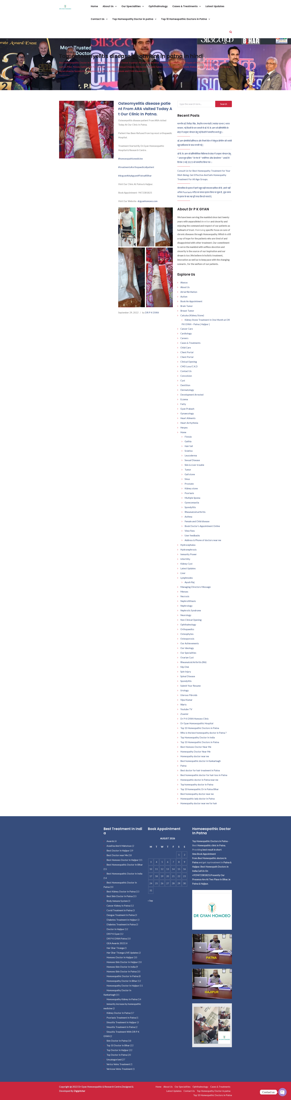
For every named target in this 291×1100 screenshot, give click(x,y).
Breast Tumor (187, 310)
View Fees (190, 530)
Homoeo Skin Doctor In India (121, 966)
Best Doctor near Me (117, 855)
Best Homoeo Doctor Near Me (195, 746)
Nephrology (186, 605)
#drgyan (122, 175)
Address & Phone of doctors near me (203, 540)
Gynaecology (187, 413)
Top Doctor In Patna (117, 1054)
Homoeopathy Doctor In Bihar (122, 980)
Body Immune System (117, 901)
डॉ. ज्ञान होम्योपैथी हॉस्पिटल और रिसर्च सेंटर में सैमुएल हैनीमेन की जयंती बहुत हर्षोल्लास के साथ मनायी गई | (204, 142)
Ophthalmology (158, 6)
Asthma (188, 516)
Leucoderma (191, 455)
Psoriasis (189, 493)
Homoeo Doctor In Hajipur (120, 957)
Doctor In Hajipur (115, 929)
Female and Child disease (197, 521)
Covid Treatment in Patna (119, 910)
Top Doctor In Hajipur (118, 1050)
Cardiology (186, 333)
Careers (184, 338)
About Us (108, 6)
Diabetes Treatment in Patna (121, 924)
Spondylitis (190, 507)
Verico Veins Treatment (118, 1064)
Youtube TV (186, 709)
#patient (150, 167)
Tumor (188, 469)
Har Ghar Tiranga (115, 948)
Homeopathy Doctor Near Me (195, 751)
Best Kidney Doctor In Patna (121, 891)
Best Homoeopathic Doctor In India (124, 873)
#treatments (124, 167)
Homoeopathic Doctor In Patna (122, 976)
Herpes (184, 427)
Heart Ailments (188, 418)
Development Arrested (191, 394)
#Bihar (148, 175)
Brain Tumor (186, 306)
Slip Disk (184, 666)
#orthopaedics (138, 167)
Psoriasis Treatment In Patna (121, 1017)
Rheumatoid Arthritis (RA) (193, 662)
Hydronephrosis (188, 549)
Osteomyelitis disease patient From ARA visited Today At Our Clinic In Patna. (145, 109)
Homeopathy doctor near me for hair (198, 803)
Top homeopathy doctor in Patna (196, 784)
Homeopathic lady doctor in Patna (197, 798)
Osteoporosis (187, 638)
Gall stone (190, 474)
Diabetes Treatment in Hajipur (122, 919)
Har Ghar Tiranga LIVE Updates (122, 952)
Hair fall (189, 446)
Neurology (185, 615)
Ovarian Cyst (187, 657)
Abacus (184, 282)
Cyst (182, 380)
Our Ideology (187, 648)
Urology (184, 690)
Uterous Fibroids (188, 695)
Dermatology (187, 390)
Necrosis (184, 596)
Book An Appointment (191, 301)
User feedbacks (192, 535)
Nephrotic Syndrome (190, 610)
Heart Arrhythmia (189, 422)
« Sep (150, 900)
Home (94, 6)
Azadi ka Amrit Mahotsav (119, 845)
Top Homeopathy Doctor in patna (133, 19)
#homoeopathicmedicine (130, 158)
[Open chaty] (282, 1092)
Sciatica (188, 450)
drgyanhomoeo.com (147, 201)
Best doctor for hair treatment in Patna (200, 770)
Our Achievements (189, 643)
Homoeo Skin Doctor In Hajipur (122, 962)
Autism (183, 296)
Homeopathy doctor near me (194, 756)
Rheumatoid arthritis (195, 512)
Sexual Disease (192, 460)
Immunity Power (188, 554)
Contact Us (98, 19)
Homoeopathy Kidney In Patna (122, 999)
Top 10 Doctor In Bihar (118, 1045)
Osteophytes (187, 634)
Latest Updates (215, 6)
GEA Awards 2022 (116, 943)
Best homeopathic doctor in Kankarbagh (200, 761)
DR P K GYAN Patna (117, 938)
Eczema (184, 399)
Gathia (188, 441)
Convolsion (186, 375)
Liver (183, 573)
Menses (184, 591)
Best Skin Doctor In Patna (120, 896)
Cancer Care (186, 328)
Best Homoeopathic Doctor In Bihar (125, 864)
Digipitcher (79, 1091)
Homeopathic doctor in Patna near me (199, 779)
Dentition (185, 385)
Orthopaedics (187, 629)
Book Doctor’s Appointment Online (202, 526)
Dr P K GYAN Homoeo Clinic (194, 718)
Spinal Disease (187, 676)
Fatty (183, 404)
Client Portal (186, 352)
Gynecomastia (192, 502)
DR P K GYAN (152, 312)
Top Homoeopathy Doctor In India (197, 737)
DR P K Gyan (113, 933)
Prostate (189, 483)
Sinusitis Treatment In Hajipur (121, 1022)
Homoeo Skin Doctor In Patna (122, 971)
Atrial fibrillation (188, 291)
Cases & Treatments (185, 6)
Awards (110, 841)
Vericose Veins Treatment (119, 1069)
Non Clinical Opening (191, 619)
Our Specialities (131, 6)
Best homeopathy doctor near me (197, 794)
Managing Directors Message (195, 587)
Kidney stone (191, 488)
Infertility (185, 559)
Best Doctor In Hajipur (118, 850)
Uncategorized (114, 1059)
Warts (183, 704)
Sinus (187, 479)
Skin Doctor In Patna (117, 1040)
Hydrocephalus (188, 544)
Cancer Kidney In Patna (118, 905)
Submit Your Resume (190, 685)
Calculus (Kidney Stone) (192, 315)
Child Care (185, 347)
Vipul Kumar (186, 699)
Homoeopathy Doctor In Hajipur (123, 985)
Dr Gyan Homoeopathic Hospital (196, 723)
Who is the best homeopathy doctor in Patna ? (203, 732)
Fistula (188, 436)
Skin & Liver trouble (194, 464)
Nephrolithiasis (188, 601)
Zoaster (184, 714)
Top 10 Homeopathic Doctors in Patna (184, 19)
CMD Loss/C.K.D (189, 366)
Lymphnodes (186, 577)
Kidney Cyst (186, 563)
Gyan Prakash (187, 408)
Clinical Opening (188, 361)
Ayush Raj (189, 582)
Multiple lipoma (192, 497)
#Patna (141, 175)
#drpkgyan (132, 175)
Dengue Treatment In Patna (121, 915)
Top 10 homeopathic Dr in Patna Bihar (199, 789)
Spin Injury (185, 671)
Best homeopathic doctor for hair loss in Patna (203, 775)
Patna (183, 765)
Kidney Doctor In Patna (118, 1013)
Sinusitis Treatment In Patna (121, 1027)
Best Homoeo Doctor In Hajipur (123, 860)
